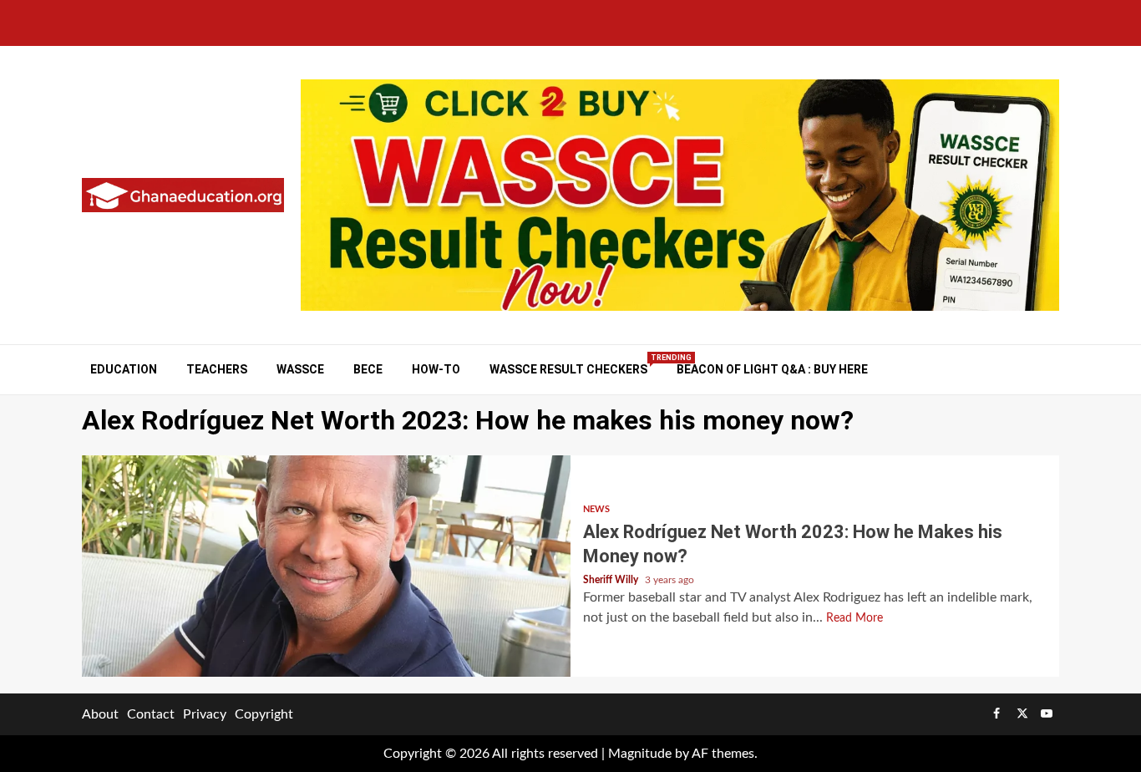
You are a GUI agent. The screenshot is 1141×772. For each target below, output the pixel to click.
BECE (368, 369)
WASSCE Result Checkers (568, 369)
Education (123, 369)
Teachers (216, 369)
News (596, 509)
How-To (436, 369)
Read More (854, 618)
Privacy (204, 714)
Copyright (264, 714)
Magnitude (640, 753)
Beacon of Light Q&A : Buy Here (772, 369)
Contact (151, 714)
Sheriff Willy (612, 580)
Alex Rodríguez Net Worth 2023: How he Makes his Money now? (326, 566)
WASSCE (300, 369)
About (100, 714)
